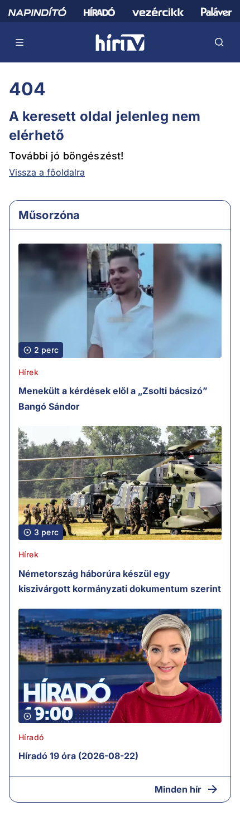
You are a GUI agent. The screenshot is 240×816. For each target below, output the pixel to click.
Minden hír (178, 789)
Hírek (28, 372)
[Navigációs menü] (20, 42)
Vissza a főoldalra (47, 172)
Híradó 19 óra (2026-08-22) (78, 755)
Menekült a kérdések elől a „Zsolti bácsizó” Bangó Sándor (113, 398)
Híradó (31, 737)
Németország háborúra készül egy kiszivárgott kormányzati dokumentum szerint (119, 581)
